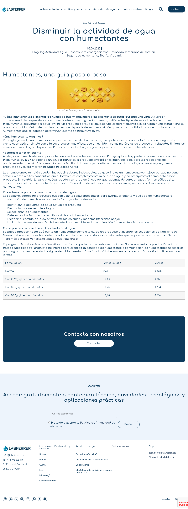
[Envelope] (45, 499)
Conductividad (47, 481)
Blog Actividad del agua (162, 457)
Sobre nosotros (120, 446)
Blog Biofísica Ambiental (162, 453)
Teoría (104, 55)
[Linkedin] (5, 499)
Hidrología (45, 475)
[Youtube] (10, 499)
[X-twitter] (16, 499)
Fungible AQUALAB (86, 454)
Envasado (117, 52)
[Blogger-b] (34, 499)
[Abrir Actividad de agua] (118, 9)
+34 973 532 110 (15, 460)
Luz (41, 470)
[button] (160, 9)
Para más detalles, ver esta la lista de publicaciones (40, 238)
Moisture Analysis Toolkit (38, 244)
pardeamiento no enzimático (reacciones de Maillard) (40, 163)
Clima (42, 465)
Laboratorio (82, 465)
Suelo (42, 454)
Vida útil (115, 55)
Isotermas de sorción (140, 52)
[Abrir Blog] (153, 9)
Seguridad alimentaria (82, 55)
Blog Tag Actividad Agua (49, 52)
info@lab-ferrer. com (14, 455)
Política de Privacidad (95, 422)
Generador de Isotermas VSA (92, 460)
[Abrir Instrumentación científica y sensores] (89, 9)
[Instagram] (28, 499)
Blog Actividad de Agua (94, 23)
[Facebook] (22, 499)
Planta (43, 460)
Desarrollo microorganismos (88, 52)
